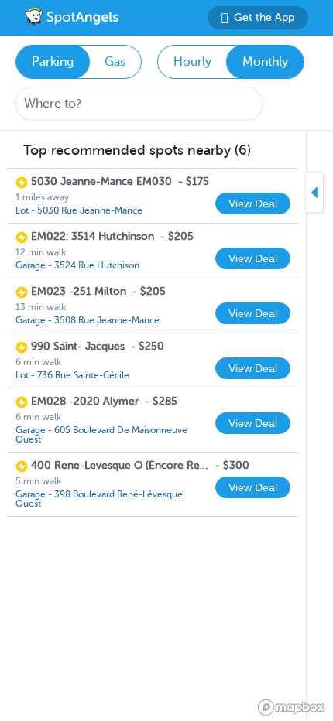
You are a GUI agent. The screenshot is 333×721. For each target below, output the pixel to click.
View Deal (252, 203)
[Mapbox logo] (291, 707)
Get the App (264, 17)
